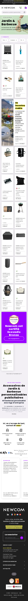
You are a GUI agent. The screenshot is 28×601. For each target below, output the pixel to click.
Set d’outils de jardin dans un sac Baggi (6, 165)
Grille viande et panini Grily (7, 62)
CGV (20, 593)
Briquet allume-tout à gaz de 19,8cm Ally (20, 62)
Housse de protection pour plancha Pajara (20, 247)
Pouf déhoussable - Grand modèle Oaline (20, 192)
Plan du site (14, 597)
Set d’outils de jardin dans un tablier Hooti (19, 89)
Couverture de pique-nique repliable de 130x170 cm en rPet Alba (20, 303)
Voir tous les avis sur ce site (21, 454)
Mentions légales (8, 595)
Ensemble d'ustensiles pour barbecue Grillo (20, 165)
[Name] (14, 574)
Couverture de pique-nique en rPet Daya (7, 362)
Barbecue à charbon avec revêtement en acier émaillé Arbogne (20, 138)
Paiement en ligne (8, 558)
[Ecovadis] (11, 581)
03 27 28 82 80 (7, 548)
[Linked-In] (8, 514)
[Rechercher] (24, 12)
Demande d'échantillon (9, 556)
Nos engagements (14, 338)
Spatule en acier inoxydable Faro (20, 275)
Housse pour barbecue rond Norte (6, 275)
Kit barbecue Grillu (7, 218)
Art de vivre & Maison (7, 17)
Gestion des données (19, 595)
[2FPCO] (17, 581)
